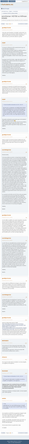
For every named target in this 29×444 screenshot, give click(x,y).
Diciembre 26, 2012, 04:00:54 (7, 29)
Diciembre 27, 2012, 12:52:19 (7, 342)
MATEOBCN (5, 340)
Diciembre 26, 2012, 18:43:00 (7, 240)
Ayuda (8, 441)
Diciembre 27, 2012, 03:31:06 (7, 319)
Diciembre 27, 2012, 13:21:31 (7, 359)
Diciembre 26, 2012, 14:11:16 (7, 101)
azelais (4, 398)
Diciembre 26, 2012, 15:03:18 (7, 136)
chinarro (4, 357)
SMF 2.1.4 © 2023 (11, 442)
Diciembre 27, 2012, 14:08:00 (7, 373)
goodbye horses (6, 27)
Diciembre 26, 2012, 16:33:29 (7, 151)
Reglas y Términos (13, 441)
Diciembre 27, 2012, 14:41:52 (7, 400)
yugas (3, 42)
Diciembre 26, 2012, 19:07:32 (7, 280)
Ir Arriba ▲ (20, 441)
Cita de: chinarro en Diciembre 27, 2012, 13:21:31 (13, 376)
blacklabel (5, 371)
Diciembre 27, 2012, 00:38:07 (7, 296)
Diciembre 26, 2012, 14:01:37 (7, 83)
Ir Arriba (3, 432)
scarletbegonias (6, 150)
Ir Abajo (3, 23)
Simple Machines (18, 442)
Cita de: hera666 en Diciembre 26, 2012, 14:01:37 (13, 104)
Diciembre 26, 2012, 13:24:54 (7, 44)
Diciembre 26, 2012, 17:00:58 (7, 217)
